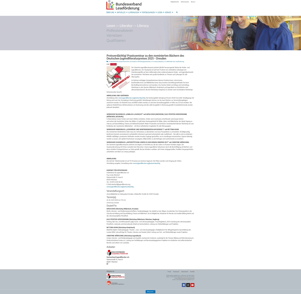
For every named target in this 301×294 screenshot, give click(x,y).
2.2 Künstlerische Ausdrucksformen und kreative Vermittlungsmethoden (129, 61)
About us (193, 2)
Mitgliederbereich (175, 2)
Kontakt (192, 271)
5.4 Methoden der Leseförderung (174, 61)
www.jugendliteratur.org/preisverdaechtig (131, 98)
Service (168, 12)
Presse (169, 271)
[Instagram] (188, 285)
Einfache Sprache (185, 2)
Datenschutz (184, 271)
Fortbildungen (148, 12)
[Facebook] (184, 285)
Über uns (110, 12)
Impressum (176, 271)
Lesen (159, 12)
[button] (177, 12)
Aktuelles (121, 12)
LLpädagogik (133, 12)
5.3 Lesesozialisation (157, 61)
